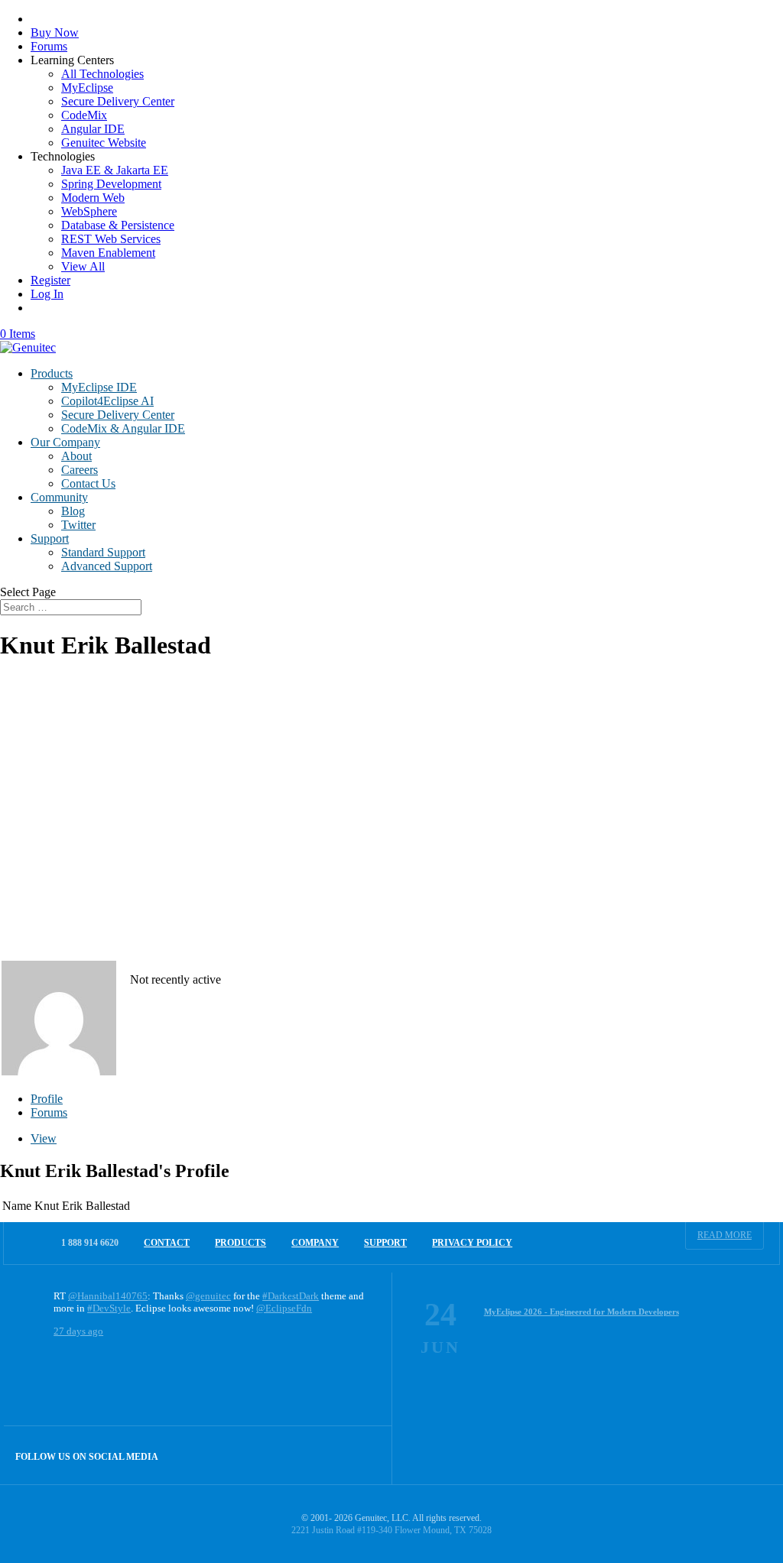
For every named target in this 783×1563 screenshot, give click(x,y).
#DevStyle (109, 1308)
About (76, 455)
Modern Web (93, 197)
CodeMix (84, 115)
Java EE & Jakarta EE (114, 170)
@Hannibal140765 (108, 1296)
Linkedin (363, 1454)
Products (52, 373)
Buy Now (55, 32)
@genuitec (208, 1296)
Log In (47, 293)
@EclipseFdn (284, 1308)
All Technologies (102, 73)
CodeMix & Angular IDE (123, 428)
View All (83, 266)
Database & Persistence (117, 225)
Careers (79, 469)
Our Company (65, 442)
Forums (49, 46)
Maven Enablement (108, 252)
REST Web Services (111, 238)
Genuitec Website (103, 142)
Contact (167, 1242)
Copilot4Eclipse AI (107, 400)
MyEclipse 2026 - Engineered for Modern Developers (581, 1311)
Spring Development (111, 183)
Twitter (78, 524)
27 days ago (78, 1331)
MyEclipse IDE (99, 387)
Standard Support (103, 552)
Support (50, 538)
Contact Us (88, 483)
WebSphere (89, 211)
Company (315, 1242)
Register (50, 280)
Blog (73, 510)
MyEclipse (87, 87)
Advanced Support (106, 565)
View (44, 1138)
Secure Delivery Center (117, 101)
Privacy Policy (472, 1242)
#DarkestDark (290, 1296)
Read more (724, 1235)
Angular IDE (93, 128)
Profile (47, 1098)
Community (59, 497)
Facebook (330, 1454)
